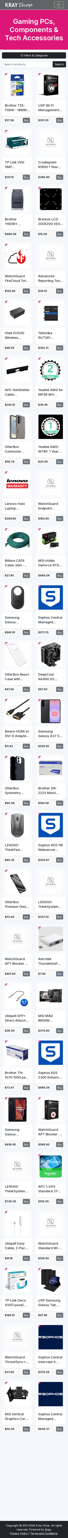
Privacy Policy (19, 1533)
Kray (48, 1529)
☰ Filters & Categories (34, 55)
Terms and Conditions (43, 1533)
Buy (26, 120)
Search (59, 64)
